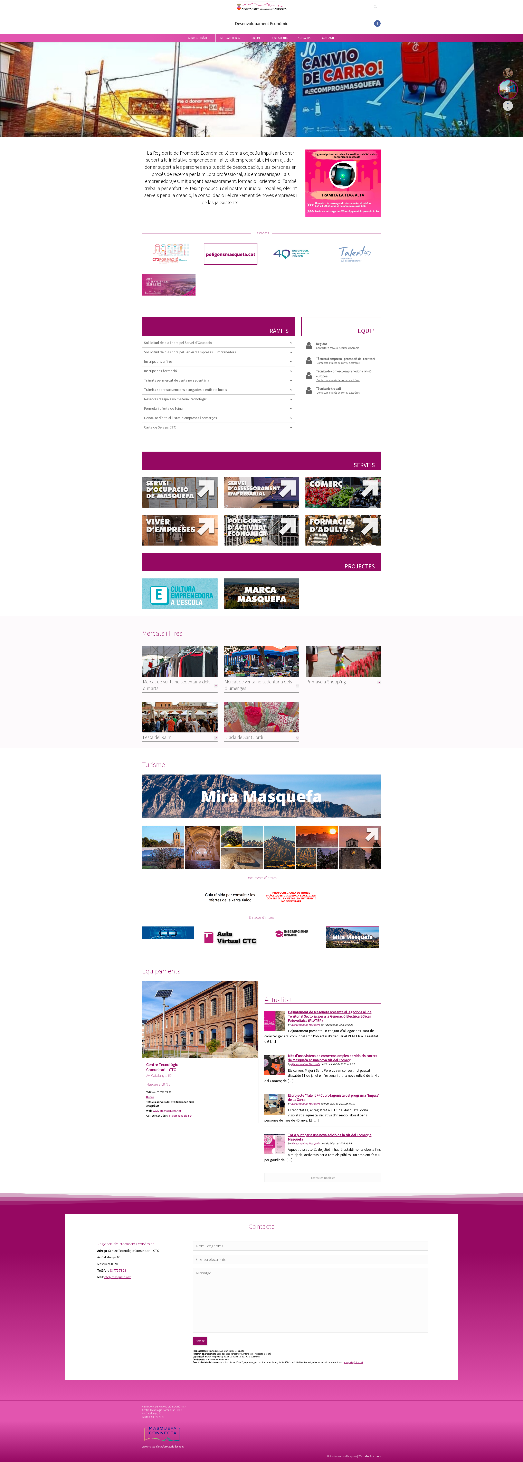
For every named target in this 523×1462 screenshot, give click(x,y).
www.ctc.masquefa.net (167, 1111)
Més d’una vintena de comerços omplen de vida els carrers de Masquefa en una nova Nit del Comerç (332, 1057)
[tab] (180, 685)
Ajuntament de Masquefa (305, 1025)
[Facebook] (377, 23)
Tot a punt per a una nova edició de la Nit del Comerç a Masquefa (329, 1137)
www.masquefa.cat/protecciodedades (163, 1446)
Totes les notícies (323, 1178)
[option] (200, 1052)
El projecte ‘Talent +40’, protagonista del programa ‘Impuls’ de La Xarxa (333, 1097)
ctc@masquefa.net (180, 1115)
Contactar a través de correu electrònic (337, 348)
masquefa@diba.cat (353, 1362)
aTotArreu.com (372, 1456)
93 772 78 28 (118, 1270)
